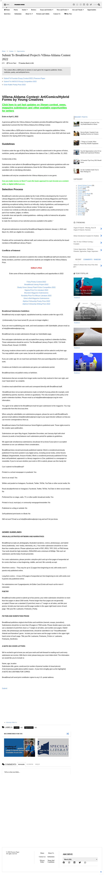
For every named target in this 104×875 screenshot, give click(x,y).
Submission (17, 14)
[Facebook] (74, 4)
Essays (79, 197)
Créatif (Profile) (82, 195)
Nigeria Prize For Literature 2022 (36, 290)
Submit (4, 688)
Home (8, 10)
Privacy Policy (42, 861)
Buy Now (69, 14)
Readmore (77, 297)
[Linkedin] (84, 4)
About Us (28, 14)
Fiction (80, 200)
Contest (11, 51)
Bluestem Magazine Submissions (36, 293)
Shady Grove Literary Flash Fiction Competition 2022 (36, 287)
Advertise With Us (11, 722)
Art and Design (82, 187)
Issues (79, 205)
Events (80, 198)
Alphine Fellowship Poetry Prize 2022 (36, 301)
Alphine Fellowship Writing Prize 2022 (36, 304)
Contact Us (56, 14)
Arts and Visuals (77, 10)
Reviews (33, 10)
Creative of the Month (84, 193)
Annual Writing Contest (84, 185)
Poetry (16, 10)
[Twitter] (91, 4)
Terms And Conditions (51, 861)
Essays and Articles (46, 10)
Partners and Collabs (42, 14)
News (79, 206)
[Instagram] (81, 4)
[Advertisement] (52, 33)
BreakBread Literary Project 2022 (36, 284)
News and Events (62, 10)
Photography (81, 211)
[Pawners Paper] (19, 5)
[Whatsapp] (77, 4)
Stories (24, 10)
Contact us (42, 857)
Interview (80, 203)
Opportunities (91, 10)
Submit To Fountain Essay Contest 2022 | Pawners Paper (24, 78)
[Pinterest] (87, 4)
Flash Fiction (81, 201)
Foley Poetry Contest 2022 (36, 282)
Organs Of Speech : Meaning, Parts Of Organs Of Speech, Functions (88, 315)
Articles (80, 188)
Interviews (7, 14)
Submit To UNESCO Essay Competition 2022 (20, 81)
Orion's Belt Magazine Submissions (36, 298)
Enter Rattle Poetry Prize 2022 (15, 85)
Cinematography (82, 190)
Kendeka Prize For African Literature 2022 (36, 295)
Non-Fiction (81, 208)
